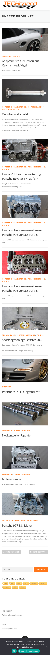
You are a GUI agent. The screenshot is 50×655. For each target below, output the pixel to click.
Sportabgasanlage (26, 335)
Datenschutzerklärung (12, 615)
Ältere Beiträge (11, 552)
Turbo (23, 587)
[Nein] (46, 646)
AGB (4, 624)
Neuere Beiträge (38, 552)
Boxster (34, 583)
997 (26, 583)
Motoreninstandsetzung (14, 107)
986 (6, 583)
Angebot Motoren (10, 521)
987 (12, 583)
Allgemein (7, 431)
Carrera (43, 583)
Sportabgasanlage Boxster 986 (21, 340)
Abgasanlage (8, 335)
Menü (45, 5)
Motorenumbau (12, 479)
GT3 (15, 587)
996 (19, 583)
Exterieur (6, 56)
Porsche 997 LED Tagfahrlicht (20, 392)
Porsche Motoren (10, 109)
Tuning (16, 56)
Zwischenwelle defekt (16, 114)
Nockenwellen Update (16, 435)
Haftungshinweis (9, 628)
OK (14, 651)
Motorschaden (35, 107)
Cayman (7, 587)
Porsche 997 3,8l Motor (17, 525)
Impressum (7, 611)
